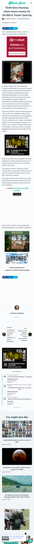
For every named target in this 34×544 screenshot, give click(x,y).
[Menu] (31, 3)
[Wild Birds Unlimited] (17, 241)
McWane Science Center (12, 378)
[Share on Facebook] (4, 28)
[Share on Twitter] (15, 28)
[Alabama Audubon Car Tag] (17, 262)
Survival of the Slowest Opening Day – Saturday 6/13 (19, 376)
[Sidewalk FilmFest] (17, 145)
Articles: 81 (17, 316)
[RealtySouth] (17, 46)
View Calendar (17, 407)
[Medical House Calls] (17, 539)
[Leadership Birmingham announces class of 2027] (17, 429)
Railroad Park (10, 401)
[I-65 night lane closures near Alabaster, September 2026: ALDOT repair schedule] (17, 483)
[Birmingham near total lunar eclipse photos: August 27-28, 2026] (17, 456)
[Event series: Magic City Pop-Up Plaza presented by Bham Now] (16, 397)
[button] (13, 77)
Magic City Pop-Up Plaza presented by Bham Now (19, 399)
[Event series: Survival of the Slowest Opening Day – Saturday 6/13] (17, 375)
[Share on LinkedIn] (10, 28)
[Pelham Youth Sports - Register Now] (17, 519)
